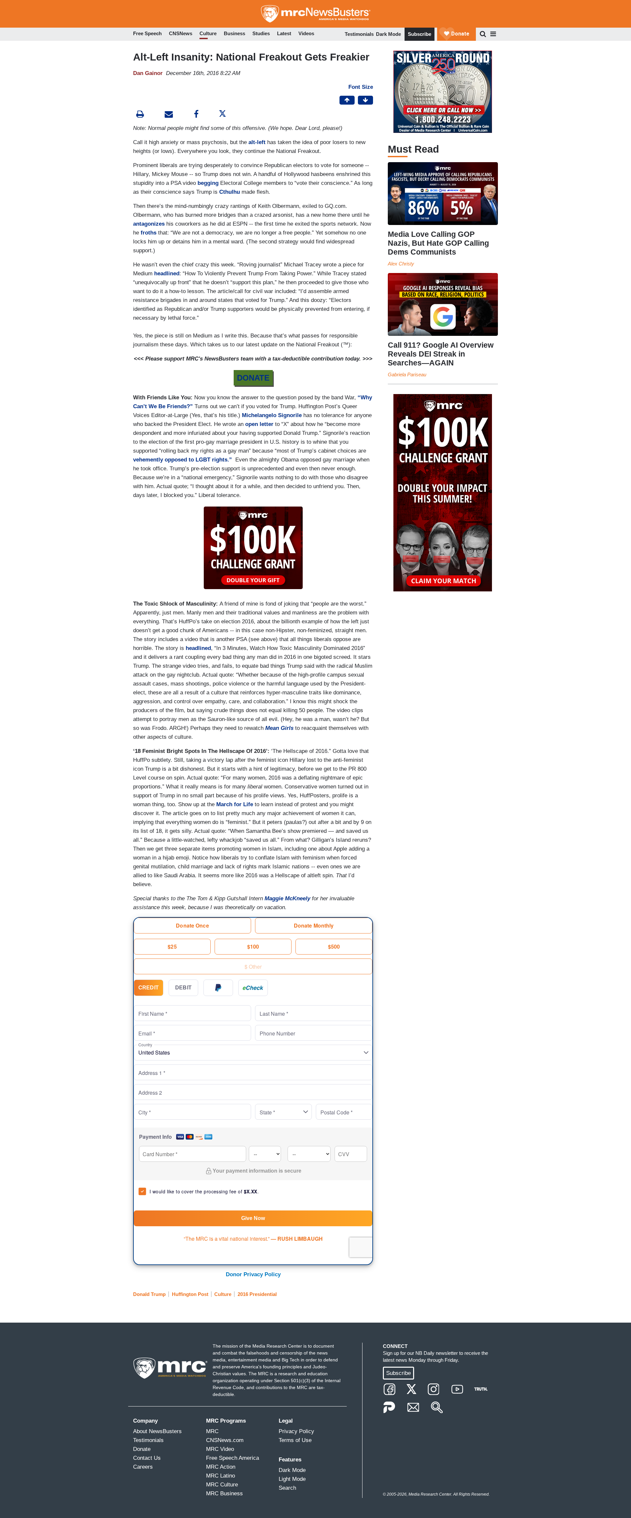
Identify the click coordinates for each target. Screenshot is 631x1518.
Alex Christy (401, 263)
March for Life (234, 804)
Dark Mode (388, 34)
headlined (166, 273)
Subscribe (419, 34)
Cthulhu (230, 192)
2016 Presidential (257, 1294)
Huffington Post (190, 1294)
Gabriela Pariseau (407, 374)
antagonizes (149, 224)
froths (149, 233)
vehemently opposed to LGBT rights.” (183, 460)
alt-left (257, 142)
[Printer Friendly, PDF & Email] (168, 115)
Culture (222, 1294)
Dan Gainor (148, 73)
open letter (259, 424)
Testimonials (359, 34)
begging (209, 183)
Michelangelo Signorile (272, 415)
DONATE (253, 377)
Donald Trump (149, 1294)
